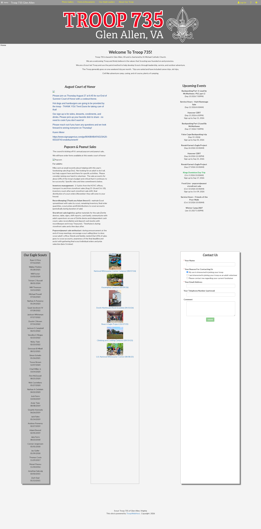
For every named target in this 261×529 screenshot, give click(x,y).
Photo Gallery (68, 2)
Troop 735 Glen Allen (23, 2)
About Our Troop (126, 2)
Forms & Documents (86, 2)
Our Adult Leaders (107, 2)
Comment (188, 299)
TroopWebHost (133, 513)
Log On (243, 2)
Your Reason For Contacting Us (198, 269)
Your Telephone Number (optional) (199, 291)
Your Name (189, 260)
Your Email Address (193, 282)
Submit (210, 320)
